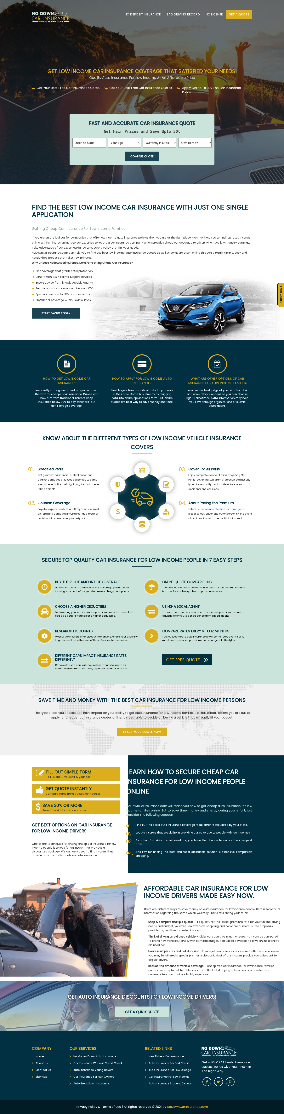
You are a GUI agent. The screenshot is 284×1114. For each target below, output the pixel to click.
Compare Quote (142, 156)
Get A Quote (239, 14)
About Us (42, 1063)
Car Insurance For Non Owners (93, 1077)
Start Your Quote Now (142, 732)
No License (214, 14)
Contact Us (43, 1070)
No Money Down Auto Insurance (94, 1056)
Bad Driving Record (183, 14)
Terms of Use (111, 1107)
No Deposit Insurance (143, 14)
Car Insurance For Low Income (169, 1077)
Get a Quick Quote (142, 1011)
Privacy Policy (87, 1107)
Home (40, 1056)
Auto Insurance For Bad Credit (169, 1063)
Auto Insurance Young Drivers (93, 1070)
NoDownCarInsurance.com (187, 1107)
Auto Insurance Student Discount (171, 1083)
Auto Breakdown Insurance (91, 1083)
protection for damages (227, 509)
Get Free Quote (183, 660)
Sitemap (41, 1077)
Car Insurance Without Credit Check (97, 1063)
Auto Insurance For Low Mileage (170, 1070)
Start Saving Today (56, 313)
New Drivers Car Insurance (166, 1056)
